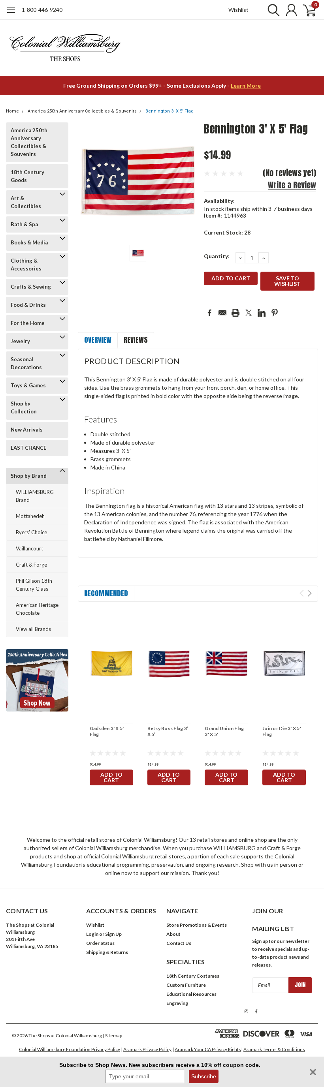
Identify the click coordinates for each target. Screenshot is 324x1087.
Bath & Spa (24, 224)
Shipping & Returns (107, 952)
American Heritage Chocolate (37, 609)
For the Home (28, 323)
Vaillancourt (29, 548)
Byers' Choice (31, 532)
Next (309, 593)
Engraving (177, 1003)
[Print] (235, 313)
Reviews (136, 339)
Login (92, 934)
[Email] (222, 313)
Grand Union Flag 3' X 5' (224, 731)
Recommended (106, 593)
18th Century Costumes (192, 976)
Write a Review (292, 185)
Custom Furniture (186, 985)
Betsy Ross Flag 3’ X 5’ (167, 731)
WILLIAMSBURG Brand (35, 496)
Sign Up (113, 934)
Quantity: (217, 256)
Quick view (111, 664)
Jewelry (20, 341)
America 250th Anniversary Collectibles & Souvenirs (82, 111)
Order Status (100, 943)
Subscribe (203, 1076)
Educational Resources (191, 994)
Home (12, 111)
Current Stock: (227, 232)
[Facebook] (209, 313)
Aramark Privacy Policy (147, 1049)
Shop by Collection (24, 407)
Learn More (246, 85)
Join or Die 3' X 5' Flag (281, 731)
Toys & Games (28, 385)
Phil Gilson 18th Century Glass (34, 585)
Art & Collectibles (26, 202)
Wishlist (238, 9)
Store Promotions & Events (196, 925)
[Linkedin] (262, 313)
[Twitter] (248, 313)
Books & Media (29, 242)
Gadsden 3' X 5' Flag (107, 731)
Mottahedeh (30, 516)
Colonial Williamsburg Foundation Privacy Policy (69, 1049)
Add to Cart (111, 777)
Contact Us (178, 943)
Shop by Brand (29, 476)
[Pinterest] (275, 313)
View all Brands (33, 629)
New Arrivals (27, 429)
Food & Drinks (28, 305)
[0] (306, 10)
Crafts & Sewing (31, 286)
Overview (97, 339)
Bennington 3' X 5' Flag (169, 111)
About (173, 934)
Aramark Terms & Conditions (274, 1049)
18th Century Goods (27, 176)
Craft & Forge (31, 564)
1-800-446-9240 (42, 9)
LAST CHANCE (28, 448)
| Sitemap (112, 1035)
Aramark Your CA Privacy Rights (208, 1049)
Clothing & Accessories (26, 264)
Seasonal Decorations (26, 363)
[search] (272, 10)
